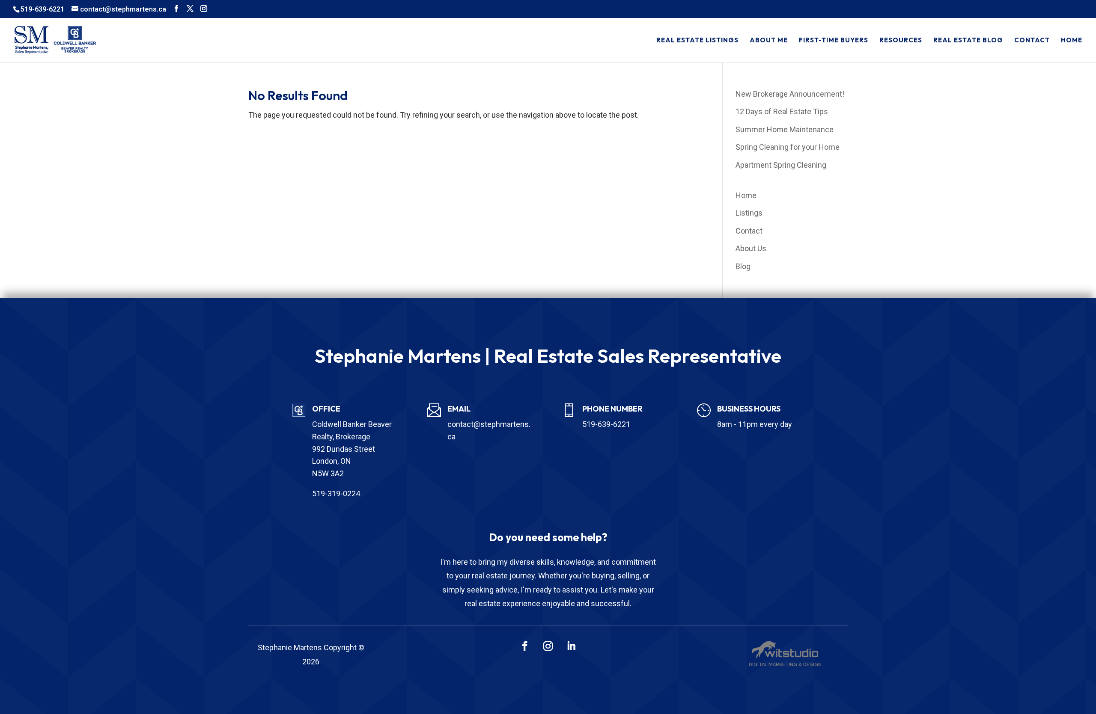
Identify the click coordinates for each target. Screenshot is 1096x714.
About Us (751, 248)
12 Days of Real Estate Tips (782, 111)
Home (1071, 40)
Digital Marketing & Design (785, 664)
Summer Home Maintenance (785, 129)
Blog (743, 266)
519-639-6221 (42, 9)
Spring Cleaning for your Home (788, 146)
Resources (900, 40)
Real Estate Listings (697, 40)
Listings (749, 212)
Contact (1032, 40)
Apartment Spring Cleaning (781, 164)
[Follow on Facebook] (524, 646)
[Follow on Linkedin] (571, 646)
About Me (769, 40)
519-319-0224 (336, 493)
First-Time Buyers (833, 40)
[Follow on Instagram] (548, 646)
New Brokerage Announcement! (790, 93)
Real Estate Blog (968, 40)
